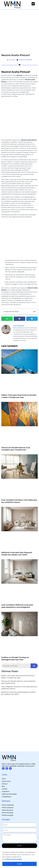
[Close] (37, 849)
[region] (19, 858)
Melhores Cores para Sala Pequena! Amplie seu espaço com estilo (16, 553)
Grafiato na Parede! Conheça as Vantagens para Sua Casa (15, 658)
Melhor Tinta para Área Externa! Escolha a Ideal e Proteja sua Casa (18, 396)
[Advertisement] (19, 30)
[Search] (34, 665)
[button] (33, 3)
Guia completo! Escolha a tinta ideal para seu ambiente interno (19, 501)
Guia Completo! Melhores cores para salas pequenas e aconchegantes (17, 606)
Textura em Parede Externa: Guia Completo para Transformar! (15, 449)
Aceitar (19, 864)
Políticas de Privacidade (13, 859)
